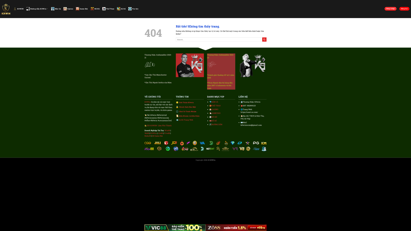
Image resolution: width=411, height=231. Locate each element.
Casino (70, 9)
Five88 (167, 133)
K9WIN (20, 9)
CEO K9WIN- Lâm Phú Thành (159, 125)
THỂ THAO (216, 105)
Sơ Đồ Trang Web (186, 120)
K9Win (147, 102)
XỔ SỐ (214, 121)
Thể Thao (110, 9)
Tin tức (135, 9)
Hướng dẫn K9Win (38, 9)
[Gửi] (264, 39)
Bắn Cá (58, 9)
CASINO (214, 109)
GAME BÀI (215, 113)
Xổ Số (123, 9)
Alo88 (160, 133)
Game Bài (84, 9)
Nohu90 (147, 136)
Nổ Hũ (97, 9)
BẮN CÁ (214, 102)
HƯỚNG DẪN (216, 124)
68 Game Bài (157, 136)
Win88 (167, 130)
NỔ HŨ (214, 117)
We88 (146, 133)
